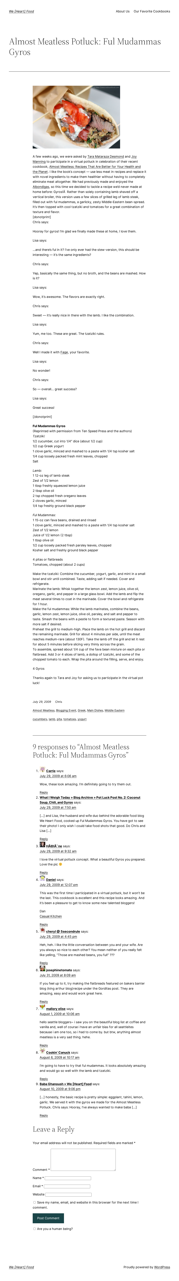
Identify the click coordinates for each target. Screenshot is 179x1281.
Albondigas (41, 187)
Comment (41, 1170)
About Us (123, 11)
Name (38, 1178)
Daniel (51, 880)
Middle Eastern (114, 710)
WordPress (162, 1267)
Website (38, 1194)
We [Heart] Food (21, 11)
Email (38, 1186)
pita (59, 719)
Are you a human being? (54, 1229)
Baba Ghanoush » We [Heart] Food (66, 1084)
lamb (52, 719)
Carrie (51, 771)
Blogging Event (66, 710)
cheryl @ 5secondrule (63, 931)
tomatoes (69, 719)
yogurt (82, 719)
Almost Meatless (44, 710)
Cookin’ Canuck (58, 1052)
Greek (82, 710)
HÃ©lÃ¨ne (54, 846)
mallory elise (56, 1009)
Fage (64, 352)
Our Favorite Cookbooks (152, 11)
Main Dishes (95, 710)
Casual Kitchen (51, 916)
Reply (44, 792)
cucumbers (40, 719)
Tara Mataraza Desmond (105, 156)
